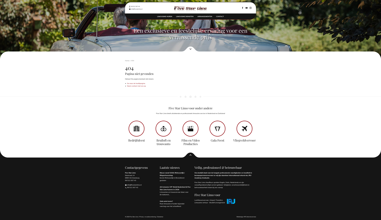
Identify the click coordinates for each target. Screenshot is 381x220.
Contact (220, 16)
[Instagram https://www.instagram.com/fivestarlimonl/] (250, 7)
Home (127, 61)
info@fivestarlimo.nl (133, 185)
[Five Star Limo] (190, 9)
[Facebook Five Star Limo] (242, 7)
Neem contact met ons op (136, 86)
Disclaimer (160, 217)
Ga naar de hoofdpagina (136, 83)
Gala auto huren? (166, 201)
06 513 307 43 (131, 187)
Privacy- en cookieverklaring (147, 217)
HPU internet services (250, 217)
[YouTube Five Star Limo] (246, 7)
